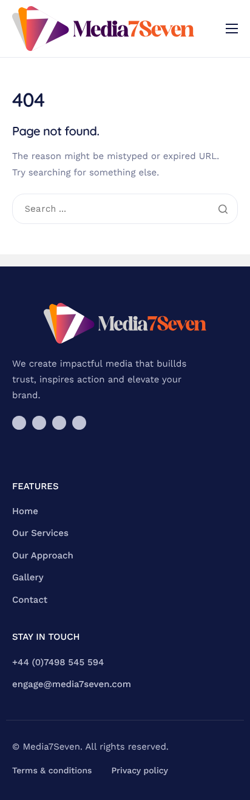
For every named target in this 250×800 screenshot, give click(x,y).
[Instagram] (19, 423)
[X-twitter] (39, 423)
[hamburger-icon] (232, 28)
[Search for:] (125, 209)
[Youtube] (59, 423)
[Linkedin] (79, 423)
